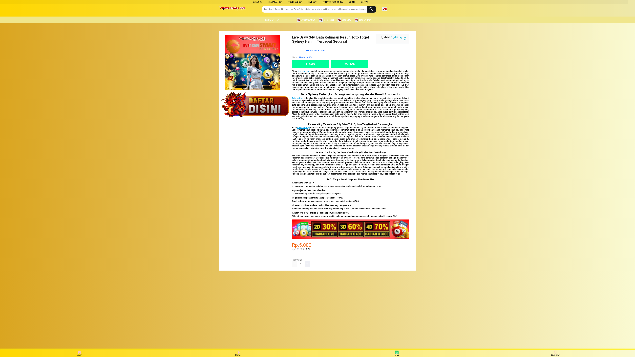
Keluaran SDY (275, 2)
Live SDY (312, 2)
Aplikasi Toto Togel (333, 2)
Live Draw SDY (305, 57)
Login (79, 355)
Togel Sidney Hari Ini (398, 38)
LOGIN (352, 2)
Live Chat (555, 355)
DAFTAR (364, 2)
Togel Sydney (295, 2)
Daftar (238, 355)
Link (397, 355)
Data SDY (257, 2)
